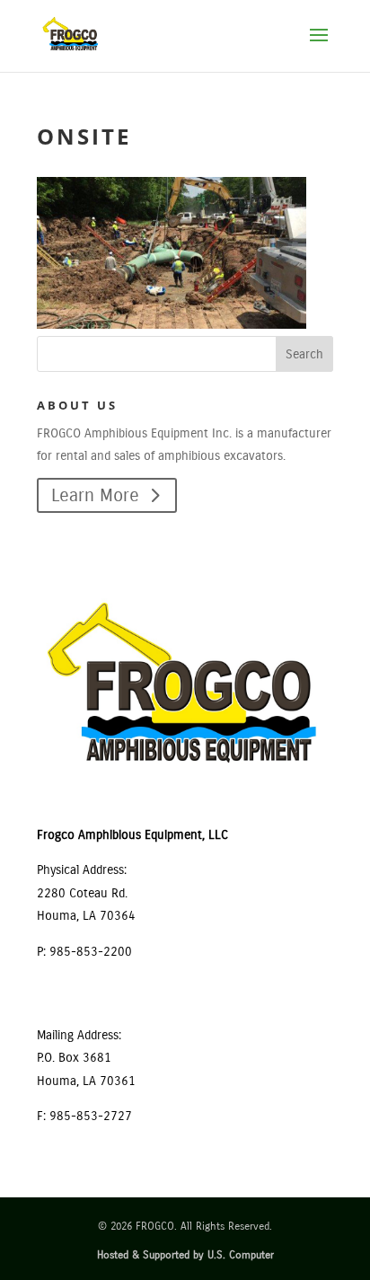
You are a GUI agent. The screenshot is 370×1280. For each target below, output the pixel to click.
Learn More (95, 495)
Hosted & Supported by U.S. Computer (185, 1255)
